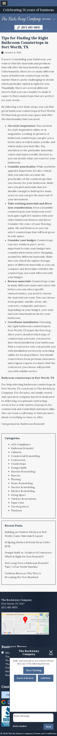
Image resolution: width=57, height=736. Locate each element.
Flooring (16, 479)
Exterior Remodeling (23, 471)
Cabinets (16, 452)
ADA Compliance (21, 444)
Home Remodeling (22, 483)
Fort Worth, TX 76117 (13, 603)
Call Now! (46, 678)
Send (48, 726)
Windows (16, 510)
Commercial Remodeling (25, 456)
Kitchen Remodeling (23, 491)
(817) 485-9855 (30, 27)
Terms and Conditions (45, 733)
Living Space (18, 494)
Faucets (15, 475)
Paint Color (17, 502)
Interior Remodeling (23, 487)
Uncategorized (20, 506)
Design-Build (18, 467)
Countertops (18, 463)
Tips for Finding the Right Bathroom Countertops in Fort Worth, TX (24, 42)
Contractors (18, 459)
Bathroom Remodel (32, 423)
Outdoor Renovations (23, 498)
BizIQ (15, 726)
